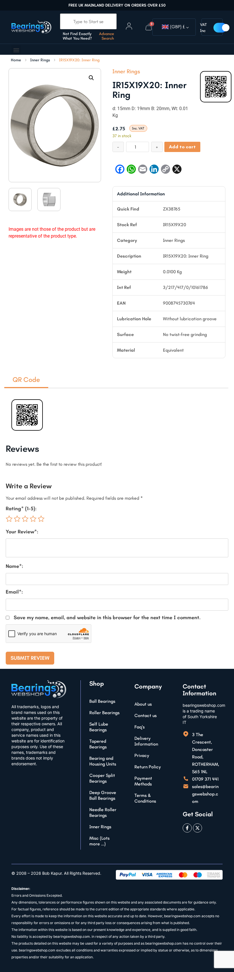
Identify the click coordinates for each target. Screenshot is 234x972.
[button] (16, 50)
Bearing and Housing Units (102, 761)
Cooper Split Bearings (102, 778)
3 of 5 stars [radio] (25, 518)
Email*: (14, 591)
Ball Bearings (102, 701)
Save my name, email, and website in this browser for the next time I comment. (107, 617)
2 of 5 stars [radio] (17, 518)
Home (16, 60)
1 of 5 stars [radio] (9, 518)
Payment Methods (143, 781)
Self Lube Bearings (98, 726)
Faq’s (139, 727)
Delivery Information (146, 741)
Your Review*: (22, 531)
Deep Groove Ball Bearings (102, 795)
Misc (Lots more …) (99, 841)
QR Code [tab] (26, 379)
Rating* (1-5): (21, 508)
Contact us (145, 715)
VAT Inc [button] (203, 27)
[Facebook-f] (187, 828)
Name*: (14, 566)
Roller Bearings (104, 712)
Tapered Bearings (98, 744)
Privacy (141, 755)
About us (143, 704)
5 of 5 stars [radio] (41, 518)
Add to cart (182, 146)
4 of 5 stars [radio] (33, 518)
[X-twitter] (197, 828)
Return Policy (147, 767)
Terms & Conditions (145, 798)
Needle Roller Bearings (102, 812)
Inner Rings (40, 60)
